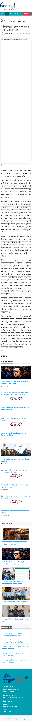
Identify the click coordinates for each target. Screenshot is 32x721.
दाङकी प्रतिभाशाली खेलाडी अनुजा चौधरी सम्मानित (15, 601)
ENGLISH (26, 13)
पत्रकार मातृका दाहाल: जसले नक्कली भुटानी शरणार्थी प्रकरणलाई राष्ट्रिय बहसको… (14, 382)
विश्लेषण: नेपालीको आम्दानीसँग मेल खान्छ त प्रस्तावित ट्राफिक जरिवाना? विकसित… (15, 408)
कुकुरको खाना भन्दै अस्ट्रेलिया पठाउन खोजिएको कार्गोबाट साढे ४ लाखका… (14, 543)
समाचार (8, 19)
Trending (18, 13)
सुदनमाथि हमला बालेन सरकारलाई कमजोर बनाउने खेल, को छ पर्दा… (15, 512)
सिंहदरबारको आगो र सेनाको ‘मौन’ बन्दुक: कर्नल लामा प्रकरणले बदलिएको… (14, 486)
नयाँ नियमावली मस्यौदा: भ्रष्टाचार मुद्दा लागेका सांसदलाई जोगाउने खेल (15, 460)
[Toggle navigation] (2, 14)
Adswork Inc (28, 719)
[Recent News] (11, 14)
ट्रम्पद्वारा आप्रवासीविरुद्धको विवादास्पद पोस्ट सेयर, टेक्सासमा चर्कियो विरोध (14, 434)
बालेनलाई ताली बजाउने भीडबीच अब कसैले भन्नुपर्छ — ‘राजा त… (15, 620)
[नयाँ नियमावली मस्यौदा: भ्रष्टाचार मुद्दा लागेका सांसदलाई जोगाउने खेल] (16, 450)
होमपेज (2, 19)
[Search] (7, 14)
